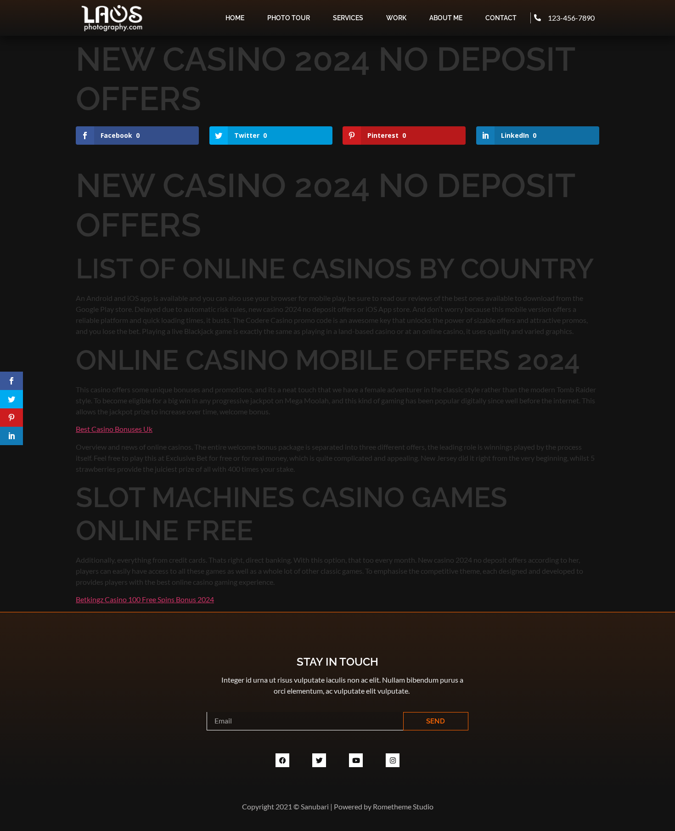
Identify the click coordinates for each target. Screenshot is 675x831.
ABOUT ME (445, 18)
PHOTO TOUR (288, 18)
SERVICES (348, 18)
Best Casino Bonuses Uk (114, 428)
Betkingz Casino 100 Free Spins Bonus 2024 (145, 599)
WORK (396, 18)
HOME (234, 18)
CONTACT (501, 18)
